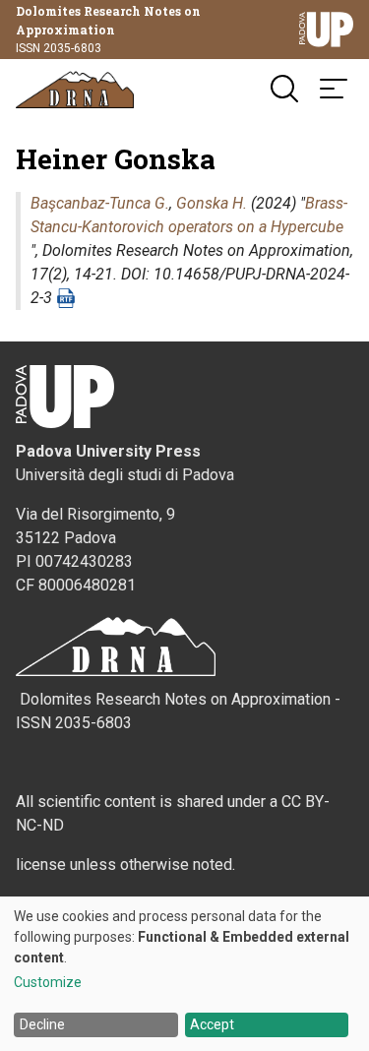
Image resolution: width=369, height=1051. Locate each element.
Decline (42, 1024)
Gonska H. (211, 203)
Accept (212, 1024)
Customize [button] (48, 982)
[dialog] (184, 973)
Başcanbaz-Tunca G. (100, 203)
